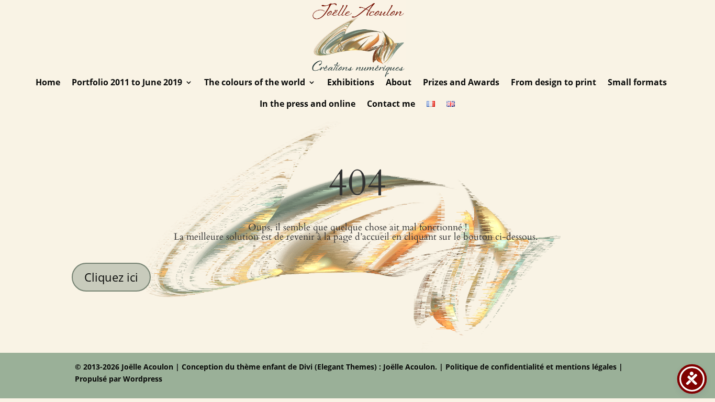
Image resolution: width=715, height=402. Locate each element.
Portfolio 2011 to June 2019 (127, 83)
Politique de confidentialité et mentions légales (531, 367)
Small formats (637, 83)
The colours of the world (254, 83)
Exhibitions (350, 83)
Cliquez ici (111, 277)
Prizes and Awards (461, 83)
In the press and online (307, 104)
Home (48, 83)
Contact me (391, 104)
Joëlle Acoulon (408, 367)
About (398, 83)
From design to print (553, 83)
